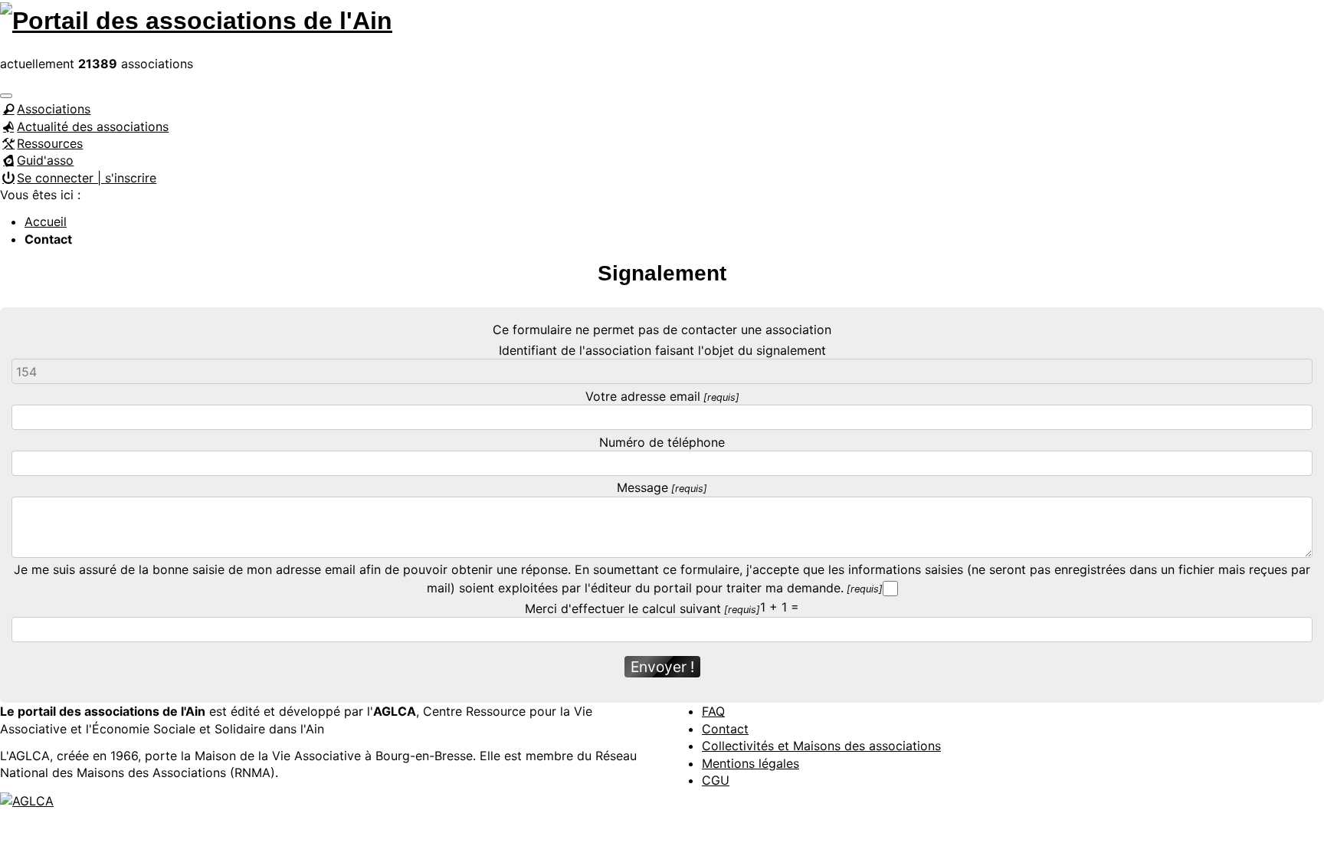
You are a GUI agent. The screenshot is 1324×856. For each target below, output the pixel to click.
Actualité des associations (93, 126)
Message (642, 487)
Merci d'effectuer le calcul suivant (623, 608)
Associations (53, 108)
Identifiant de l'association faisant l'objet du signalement (662, 350)
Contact (725, 728)
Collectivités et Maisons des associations (821, 745)
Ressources (50, 143)
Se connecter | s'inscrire (86, 177)
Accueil (46, 221)
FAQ (713, 711)
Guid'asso (45, 160)
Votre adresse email (642, 396)
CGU (715, 780)
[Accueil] (196, 18)
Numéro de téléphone (662, 442)
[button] (6, 95)
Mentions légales (750, 763)
